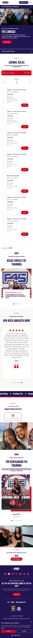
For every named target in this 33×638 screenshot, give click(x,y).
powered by (7, 247)
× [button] (31, 622)
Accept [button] (8, 631)
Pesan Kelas (7, 42)
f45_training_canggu (13, 418)
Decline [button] (24, 631)
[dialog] (16, 629)
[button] (16, 635)
